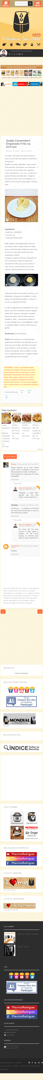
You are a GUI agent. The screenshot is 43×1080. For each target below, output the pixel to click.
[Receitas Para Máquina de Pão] (31, 818)
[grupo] (19, 54)
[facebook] (12, 54)
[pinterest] (17, 54)
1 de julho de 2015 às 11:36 (28, 505)
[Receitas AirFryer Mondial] (31, 832)
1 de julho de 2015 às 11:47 (27, 525)
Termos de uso (25, 1066)
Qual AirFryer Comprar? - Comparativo (28, 934)
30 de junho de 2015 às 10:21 (28, 489)
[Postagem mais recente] (3, 611)
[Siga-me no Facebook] (10, 689)
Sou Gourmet (10, 1035)
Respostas (18, 483)
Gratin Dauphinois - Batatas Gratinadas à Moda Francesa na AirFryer (6, 436)
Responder (15, 479)
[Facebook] (21, 863)
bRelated (39, 449)
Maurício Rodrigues (25, 488)
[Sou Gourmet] (17, 832)
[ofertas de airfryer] (21, 84)
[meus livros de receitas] (21, 72)
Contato (15, 1066)
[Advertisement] (21, 110)
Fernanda (15, 546)
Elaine (13, 464)
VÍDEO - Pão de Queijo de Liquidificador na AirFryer (36, 432)
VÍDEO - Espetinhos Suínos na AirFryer (26, 430)
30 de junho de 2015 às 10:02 (27, 464)
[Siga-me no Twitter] (32, 689)
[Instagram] (21, 859)
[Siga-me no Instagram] (16, 689)
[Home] (21, 21)
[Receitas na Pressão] (17, 818)
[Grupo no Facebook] (21, 701)
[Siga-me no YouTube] (21, 689)
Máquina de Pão (11, 1032)
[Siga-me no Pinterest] (26, 689)
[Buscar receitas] (30, 3)
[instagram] (9, 54)
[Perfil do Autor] (3, 53)
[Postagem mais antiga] (39, 611)
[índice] (21, 748)
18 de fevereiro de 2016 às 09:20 (24, 547)
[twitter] (22, 54)
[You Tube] (21, 854)
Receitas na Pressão (12, 1030)
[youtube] (14, 54)
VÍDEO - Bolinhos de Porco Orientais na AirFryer (16, 432)
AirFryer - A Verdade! (23, 946)
